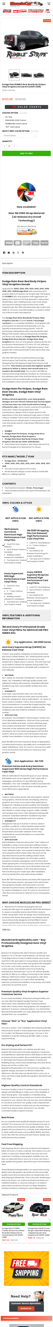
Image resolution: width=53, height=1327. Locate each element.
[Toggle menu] (3, 4)
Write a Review (8, 90)
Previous (3, 1220)
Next (49, 1220)
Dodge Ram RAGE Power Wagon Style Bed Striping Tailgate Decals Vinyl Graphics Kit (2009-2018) (39, 1231)
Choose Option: (14, 113)
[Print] (13, 253)
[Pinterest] (23, 253)
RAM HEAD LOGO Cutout (15, 120)
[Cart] (49, 4)
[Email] (9, 253)
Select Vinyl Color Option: (20, 131)
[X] (18, 253)
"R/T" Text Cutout (12, 127)
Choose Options (14, 1224)
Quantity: (7, 141)
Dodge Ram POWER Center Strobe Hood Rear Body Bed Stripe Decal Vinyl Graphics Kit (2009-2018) (13, 1233)
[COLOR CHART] (26, 192)
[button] (26, 1301)
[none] (26, 43)
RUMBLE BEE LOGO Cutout (16, 123)
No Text (8, 117)
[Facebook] (4, 253)
